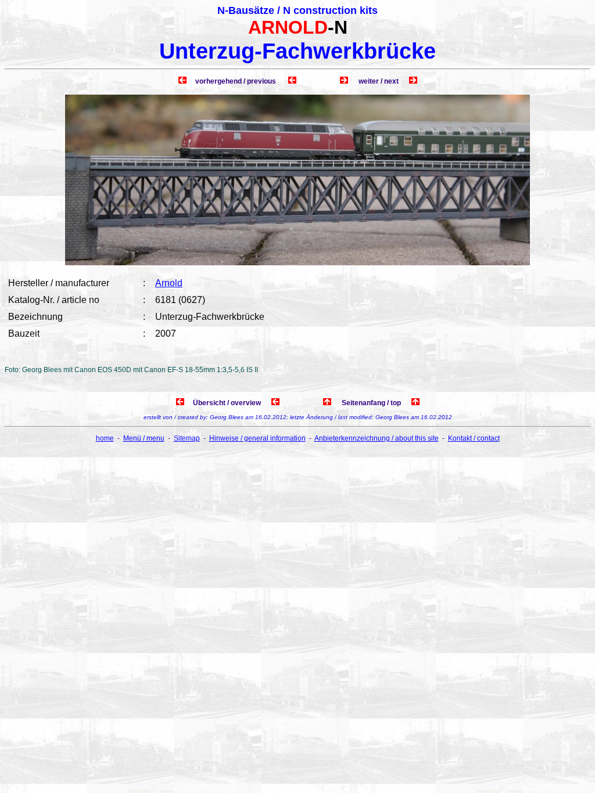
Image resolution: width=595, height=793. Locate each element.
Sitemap (187, 438)
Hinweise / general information (257, 438)
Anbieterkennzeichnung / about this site (376, 438)
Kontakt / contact (474, 438)
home (105, 438)
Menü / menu (143, 438)
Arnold (168, 283)
